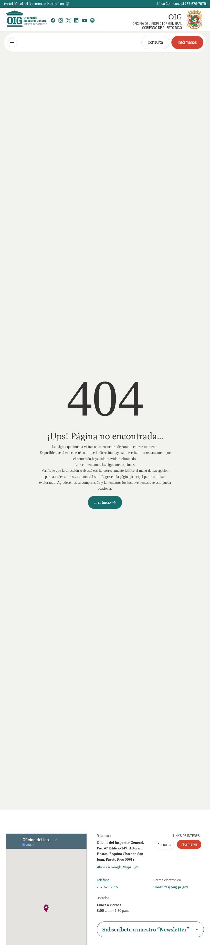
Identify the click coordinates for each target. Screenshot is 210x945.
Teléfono (103, 880)
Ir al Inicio (105, 502)
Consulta (155, 42)
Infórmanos (187, 42)
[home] (26, 19)
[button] (12, 42)
